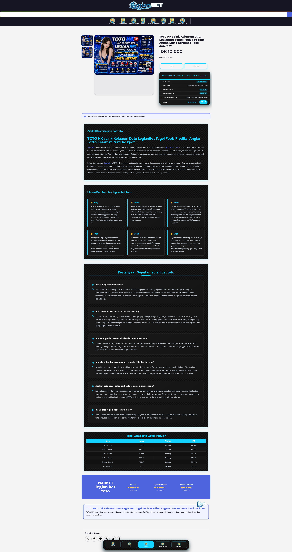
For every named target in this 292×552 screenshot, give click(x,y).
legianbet (108, 163)
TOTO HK (91, 147)
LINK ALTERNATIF (163, 546)
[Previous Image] (96, 65)
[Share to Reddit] (113, 539)
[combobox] (143, 14)
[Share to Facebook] (94, 539)
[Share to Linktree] (100, 539)
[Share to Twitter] (87, 539)
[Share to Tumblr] (119, 539)
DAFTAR (195, 66)
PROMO (113, 546)
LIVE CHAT (179, 546)
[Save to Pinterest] (107, 539)
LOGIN (171, 66)
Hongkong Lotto (172, 147)
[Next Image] (152, 65)
